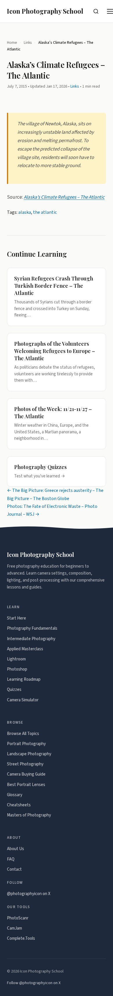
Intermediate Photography (31, 639)
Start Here (16, 618)
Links (28, 42)
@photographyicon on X (28, 894)
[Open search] (96, 11)
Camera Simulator (23, 700)
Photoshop (17, 669)
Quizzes (14, 690)
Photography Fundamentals (32, 628)
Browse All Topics (23, 734)
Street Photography (25, 764)
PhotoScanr (17, 918)
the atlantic (45, 212)
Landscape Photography (29, 754)
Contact (14, 869)
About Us (15, 849)
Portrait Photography (26, 744)
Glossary (14, 795)
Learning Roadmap (24, 679)
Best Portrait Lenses (26, 785)
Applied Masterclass (25, 649)
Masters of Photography (29, 815)
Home (12, 42)
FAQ (10, 859)
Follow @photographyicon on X (34, 983)
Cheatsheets (19, 805)
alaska (24, 212)
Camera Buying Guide (26, 774)
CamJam (14, 928)
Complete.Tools (21, 938)
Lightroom (16, 659)
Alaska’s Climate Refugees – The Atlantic (64, 197)
